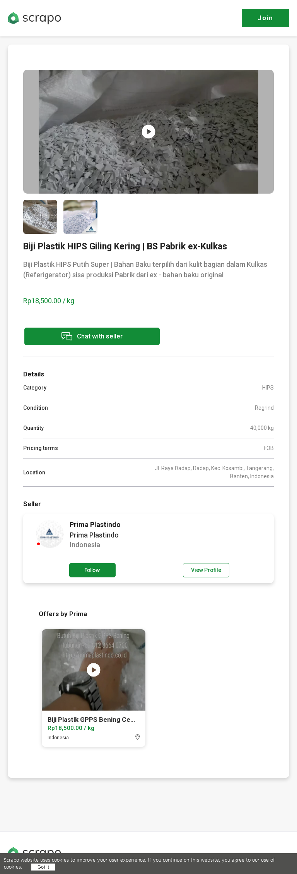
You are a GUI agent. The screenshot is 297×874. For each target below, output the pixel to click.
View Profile (206, 570)
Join (265, 18)
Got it (43, 867)
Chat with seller (99, 336)
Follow (92, 570)
